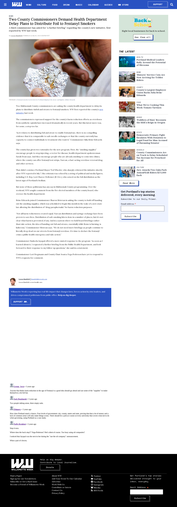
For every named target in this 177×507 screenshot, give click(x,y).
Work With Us (58, 484)
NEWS (28, 4)
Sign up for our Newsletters (23, 478)
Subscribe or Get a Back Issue (23, 481)
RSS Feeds (102, 490)
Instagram (103, 484)
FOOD (54, 4)
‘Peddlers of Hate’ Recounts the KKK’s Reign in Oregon (151, 121)
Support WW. (21, 301)
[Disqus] (60, 347)
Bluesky (100, 487)
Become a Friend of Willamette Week (27, 484)
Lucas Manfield (16, 36)
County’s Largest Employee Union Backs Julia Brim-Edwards (151, 93)
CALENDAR (93, 4)
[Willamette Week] (17, 4)
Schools (140, 150)
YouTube (102, 479)
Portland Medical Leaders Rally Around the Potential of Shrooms (151, 62)
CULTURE (41, 4)
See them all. (144, 37)
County (140, 87)
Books (139, 117)
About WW (57, 476)
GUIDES (108, 4)
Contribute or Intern (61, 487)
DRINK (66, 4)
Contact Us (57, 490)
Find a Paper (16, 476)
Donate (53, 467)
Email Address (128, 203)
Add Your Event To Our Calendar (67, 478)
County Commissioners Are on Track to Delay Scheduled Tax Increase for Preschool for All (152, 156)
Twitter (103, 476)
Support (160, 4)
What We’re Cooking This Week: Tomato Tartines (150, 106)
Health (140, 57)
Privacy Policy (58, 493)
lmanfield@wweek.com (39, 279)
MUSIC (79, 4)
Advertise (56, 481)
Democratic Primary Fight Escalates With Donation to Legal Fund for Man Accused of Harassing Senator (152, 139)
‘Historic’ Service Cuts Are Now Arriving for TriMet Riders (151, 77)
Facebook (105, 482)
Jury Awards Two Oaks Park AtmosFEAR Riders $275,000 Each (152, 173)
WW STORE (123, 4)
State (139, 132)
